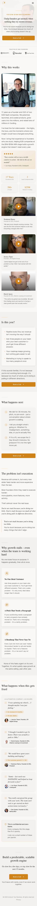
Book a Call (17, 38)
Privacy (18, 899)
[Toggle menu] (33, 3)
